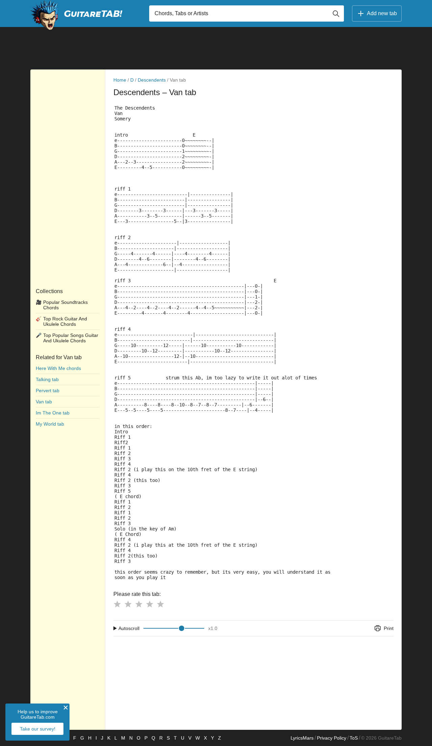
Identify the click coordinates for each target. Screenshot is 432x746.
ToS (354, 738)
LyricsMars (302, 738)
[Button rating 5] (160, 604)
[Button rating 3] (138, 604)
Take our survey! (37, 728)
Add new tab (382, 13)
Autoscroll (128, 628)
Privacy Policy (331, 738)
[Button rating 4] (149, 604)
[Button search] (336, 13)
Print (389, 628)
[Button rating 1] (117, 604)
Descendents (152, 80)
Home (119, 80)
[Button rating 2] (128, 604)
